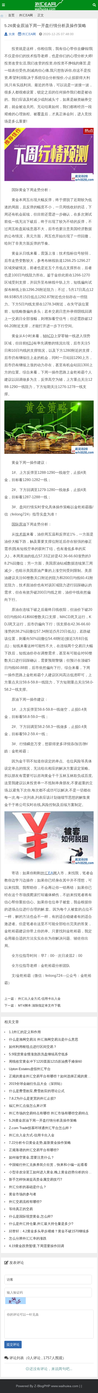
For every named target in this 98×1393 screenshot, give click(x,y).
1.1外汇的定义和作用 (25, 1032)
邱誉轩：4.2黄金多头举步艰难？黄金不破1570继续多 (49, 1231)
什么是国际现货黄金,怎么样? (31, 1216)
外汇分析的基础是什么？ (27, 1187)
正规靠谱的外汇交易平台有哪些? (34, 1150)
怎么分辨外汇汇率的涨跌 (27, 1238)
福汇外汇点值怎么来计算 (27, 1106)
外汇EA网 (26, 15)
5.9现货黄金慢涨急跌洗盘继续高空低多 (38, 1054)
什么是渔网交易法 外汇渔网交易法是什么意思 (43, 1039)
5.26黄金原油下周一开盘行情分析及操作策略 (43, 1120)
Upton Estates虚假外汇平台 (30, 1069)
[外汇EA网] (2, 15)
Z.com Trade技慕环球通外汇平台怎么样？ (40, 1128)
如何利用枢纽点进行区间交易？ (33, 1047)
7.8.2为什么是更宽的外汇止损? (32, 1098)
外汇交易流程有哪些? (25, 1202)
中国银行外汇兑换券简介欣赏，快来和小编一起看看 (48, 1165)
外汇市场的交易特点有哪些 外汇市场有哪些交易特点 (48, 1113)
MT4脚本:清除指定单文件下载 (39, 1005)
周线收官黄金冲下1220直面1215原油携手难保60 (45, 1061)
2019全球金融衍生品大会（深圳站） (36, 1084)
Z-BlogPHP (42, 1386)
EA (50, 873)
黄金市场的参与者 (22, 1194)
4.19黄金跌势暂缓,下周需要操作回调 (36, 1246)
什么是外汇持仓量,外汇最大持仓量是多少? (41, 1224)
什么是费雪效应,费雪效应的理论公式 (36, 1091)
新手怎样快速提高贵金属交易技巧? (35, 1179)
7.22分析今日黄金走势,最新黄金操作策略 (40, 1143)
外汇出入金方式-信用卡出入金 (39, 998)
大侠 (11, 34)
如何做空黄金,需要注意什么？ (31, 1157)
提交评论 (13, 1344)
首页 (11, 15)
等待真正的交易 (21, 1209)
